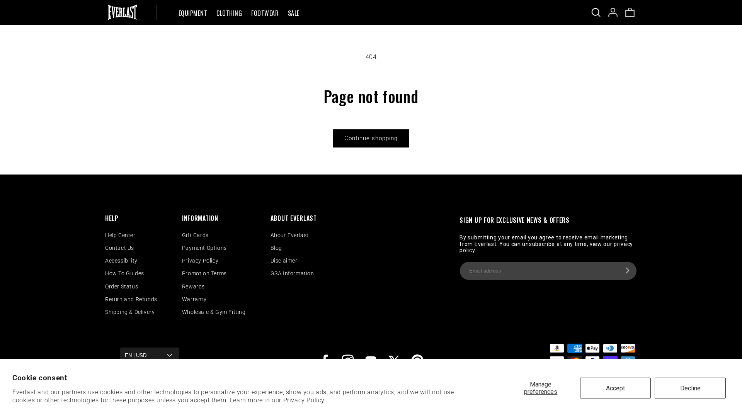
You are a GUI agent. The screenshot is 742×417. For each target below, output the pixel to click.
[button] (193, 12)
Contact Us (119, 248)
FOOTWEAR (265, 13)
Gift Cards (195, 235)
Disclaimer (284, 261)
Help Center (120, 235)
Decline (690, 388)
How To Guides (124, 273)
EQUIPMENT (193, 13)
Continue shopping (371, 138)
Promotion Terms (204, 273)
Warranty (194, 299)
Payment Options (204, 248)
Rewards (193, 286)
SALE (294, 13)
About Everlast (290, 235)
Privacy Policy (304, 400)
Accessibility (121, 261)
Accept (615, 388)
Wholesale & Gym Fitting (214, 312)
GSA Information (292, 273)
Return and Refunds (131, 299)
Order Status (121, 286)
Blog (276, 248)
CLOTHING (229, 13)
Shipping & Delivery (130, 312)
